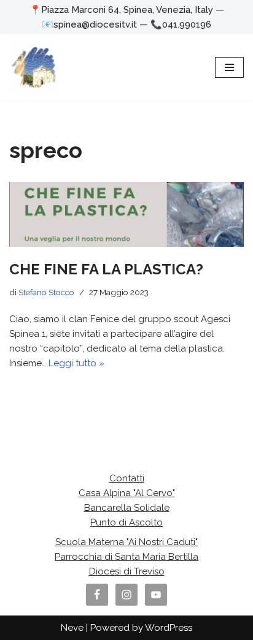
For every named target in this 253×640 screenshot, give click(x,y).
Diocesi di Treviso (127, 571)
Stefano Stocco (46, 292)
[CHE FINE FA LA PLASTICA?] (126, 214)
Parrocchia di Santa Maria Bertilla (126, 556)
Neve (72, 627)
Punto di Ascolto (126, 522)
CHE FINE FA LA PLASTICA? (106, 269)
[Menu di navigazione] (229, 67)
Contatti (126, 478)
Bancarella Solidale (126, 507)
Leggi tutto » (76, 363)
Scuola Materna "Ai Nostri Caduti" (126, 542)
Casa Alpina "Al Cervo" (127, 493)
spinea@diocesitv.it (95, 24)
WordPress (168, 627)
